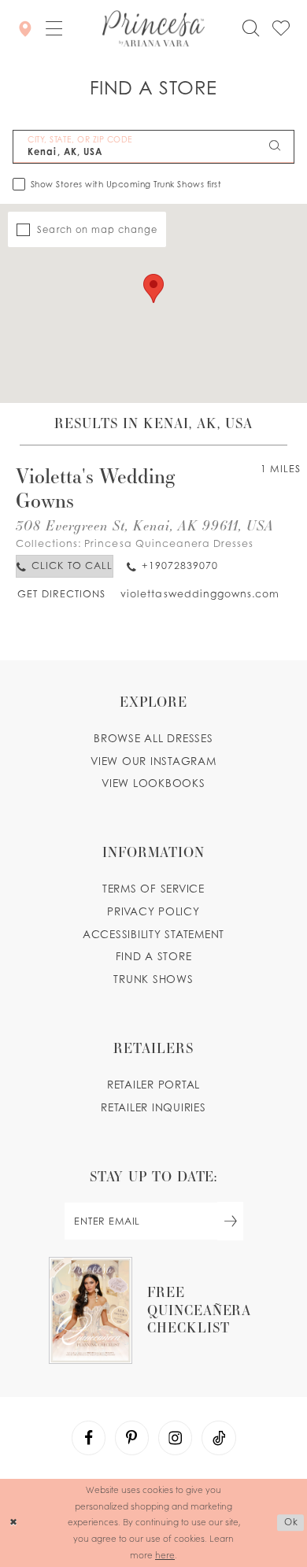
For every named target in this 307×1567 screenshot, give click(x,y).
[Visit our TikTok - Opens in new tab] (219, 1438)
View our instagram (153, 761)
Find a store (154, 956)
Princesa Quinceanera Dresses (168, 543)
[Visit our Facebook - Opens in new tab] (89, 1438)
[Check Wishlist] (281, 28)
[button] (54, 29)
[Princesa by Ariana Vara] (153, 29)
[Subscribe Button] (230, 1221)
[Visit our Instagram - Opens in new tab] (175, 1438)
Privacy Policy (153, 911)
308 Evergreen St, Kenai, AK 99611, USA (145, 525)
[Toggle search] (250, 28)
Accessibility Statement (153, 934)
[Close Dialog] (13, 1522)
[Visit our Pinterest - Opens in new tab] (132, 1438)
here (165, 1555)
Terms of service (153, 888)
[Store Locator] (26, 29)
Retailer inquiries (153, 1107)
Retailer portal (153, 1084)
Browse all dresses (153, 738)
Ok (291, 1522)
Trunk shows (153, 979)
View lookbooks (153, 783)
